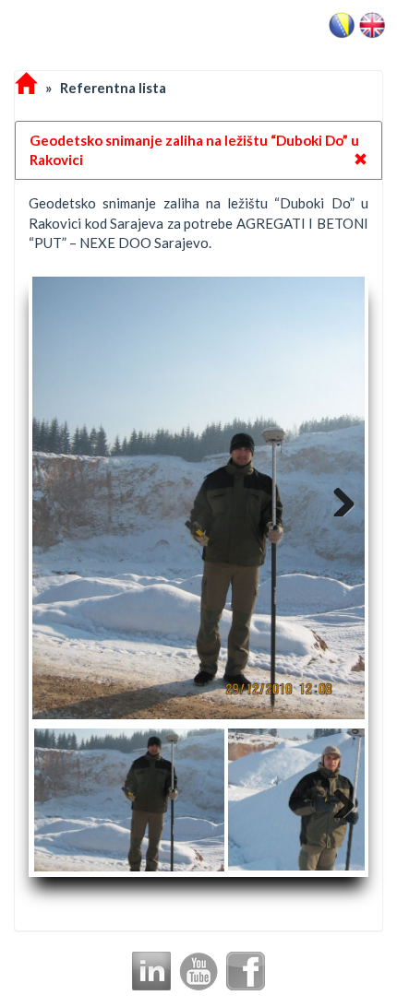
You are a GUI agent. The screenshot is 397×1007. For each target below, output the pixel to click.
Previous (60, 498)
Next (337, 498)
